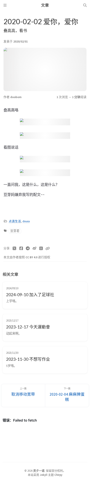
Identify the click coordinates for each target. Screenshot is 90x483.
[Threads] (41, 248)
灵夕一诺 (39, 470)
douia (26, 221)
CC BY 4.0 (32, 257)
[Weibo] (34, 248)
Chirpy (58, 474)
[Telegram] (27, 248)
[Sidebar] (5, 5)
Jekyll (43, 474)
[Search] (85, 5)
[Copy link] (47, 248)
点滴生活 (15, 221)
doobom (16, 97)
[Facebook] (21, 248)
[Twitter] (14, 248)
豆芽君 (14, 231)
